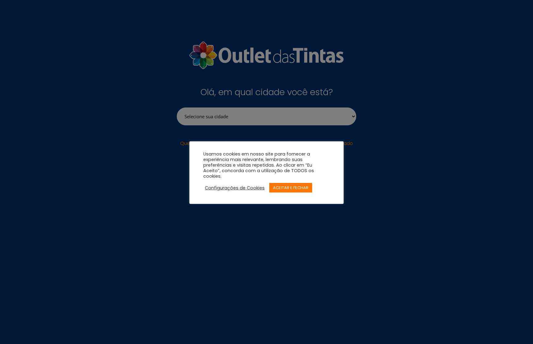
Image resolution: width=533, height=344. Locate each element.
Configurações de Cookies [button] (235, 188)
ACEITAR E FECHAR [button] (290, 188)
